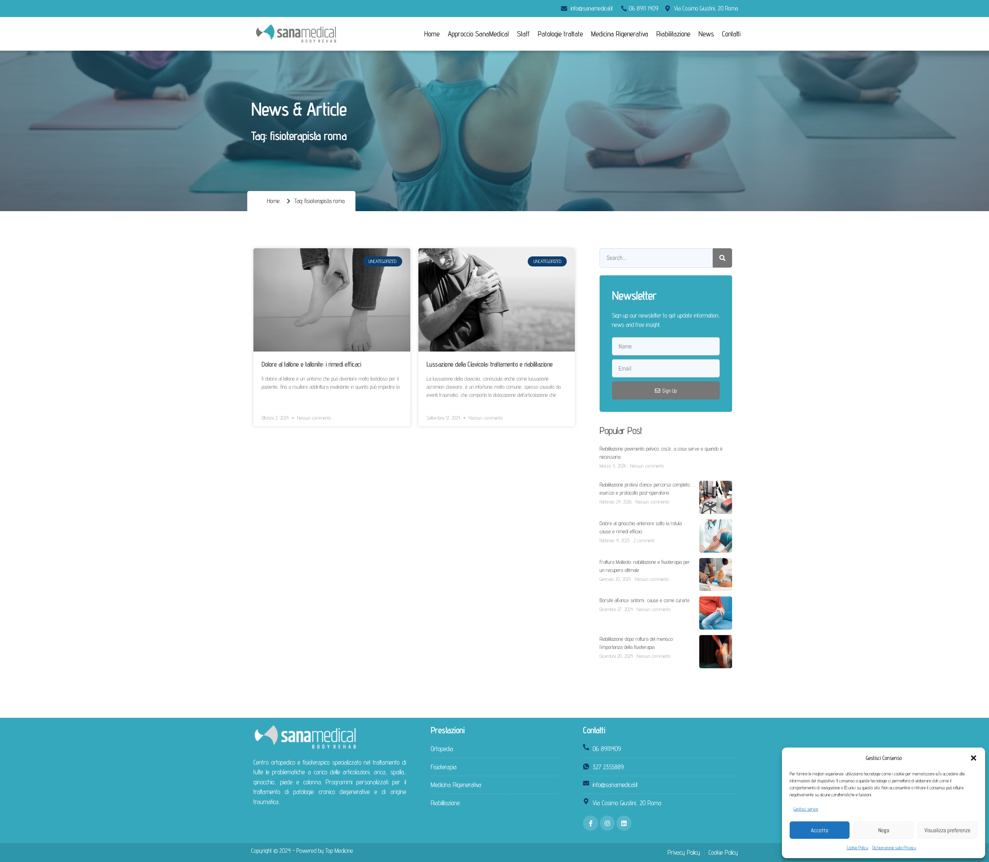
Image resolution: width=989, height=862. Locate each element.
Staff (523, 33)
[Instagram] (607, 823)
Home (432, 33)
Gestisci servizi (806, 809)
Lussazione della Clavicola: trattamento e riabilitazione (490, 364)
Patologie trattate (560, 33)
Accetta (819, 830)
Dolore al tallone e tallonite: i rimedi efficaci (311, 364)
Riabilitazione (673, 33)
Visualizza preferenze (947, 830)
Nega (883, 830)
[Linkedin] (624, 823)
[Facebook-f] (590, 823)
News (706, 33)
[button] (973, 758)
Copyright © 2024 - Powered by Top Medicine (302, 850)
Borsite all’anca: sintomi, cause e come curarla (644, 600)
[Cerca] (722, 258)
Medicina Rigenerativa (619, 33)
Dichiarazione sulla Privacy (894, 847)
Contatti (731, 33)
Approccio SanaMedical (478, 33)
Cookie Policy (857, 847)
